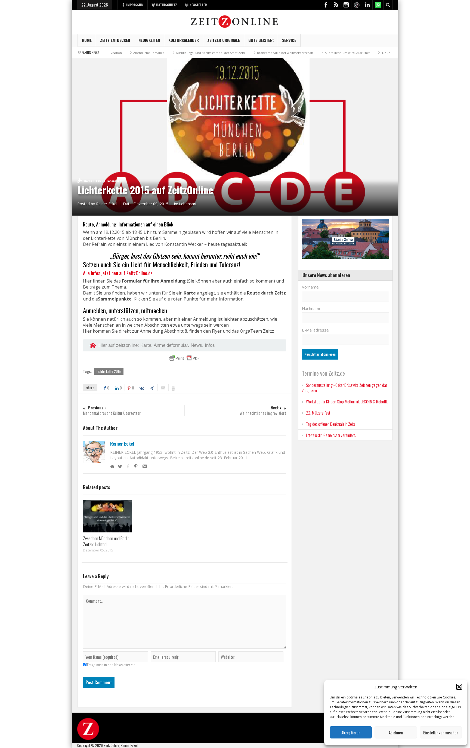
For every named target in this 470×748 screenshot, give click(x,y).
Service (289, 40)
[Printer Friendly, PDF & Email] (184, 358)
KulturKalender (183, 40)
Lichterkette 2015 (109, 371)
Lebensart (114, 181)
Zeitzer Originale (223, 40)
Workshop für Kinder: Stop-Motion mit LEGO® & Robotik (347, 401)
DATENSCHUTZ (166, 4)
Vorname (310, 287)
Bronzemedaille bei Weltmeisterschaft (259, 53)
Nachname (311, 308)
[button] (459, 686)
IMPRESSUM (135, 4)
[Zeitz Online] (235, 21)
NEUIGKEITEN (149, 40)
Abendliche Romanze (122, 53)
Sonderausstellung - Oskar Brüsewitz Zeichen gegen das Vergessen (344, 387)
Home (87, 40)
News (99, 181)
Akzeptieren (350, 732)
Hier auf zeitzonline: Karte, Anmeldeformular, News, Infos (156, 345)
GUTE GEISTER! (261, 40)
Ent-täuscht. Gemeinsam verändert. (331, 435)
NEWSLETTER (198, 4)
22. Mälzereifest (318, 413)
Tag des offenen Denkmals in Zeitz (330, 424)
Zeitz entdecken (115, 40)
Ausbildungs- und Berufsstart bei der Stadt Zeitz (184, 53)
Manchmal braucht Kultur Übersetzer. (112, 410)
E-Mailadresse (315, 330)
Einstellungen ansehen (440, 732)
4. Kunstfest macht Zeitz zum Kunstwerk (384, 53)
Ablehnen (396, 732)
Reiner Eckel (122, 443)
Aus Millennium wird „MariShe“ (321, 53)
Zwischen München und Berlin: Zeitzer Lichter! (106, 541)
